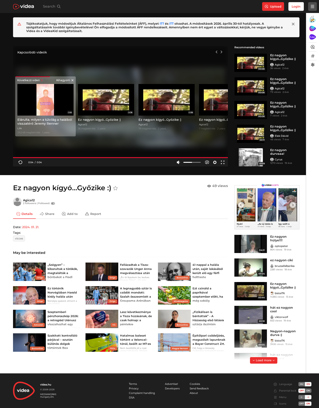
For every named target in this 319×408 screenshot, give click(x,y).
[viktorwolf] (272, 317)
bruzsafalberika (284, 266)
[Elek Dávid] (272, 136)
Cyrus (278, 159)
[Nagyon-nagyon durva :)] (250, 338)
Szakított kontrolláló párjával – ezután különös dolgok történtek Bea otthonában (62, 344)
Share (49, 214)
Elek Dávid (281, 135)
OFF (301, 403)
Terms (133, 383)
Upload (275, 6)
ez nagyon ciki (281, 260)
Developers (172, 388)
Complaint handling (142, 393)
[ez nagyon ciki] (250, 267)
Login (296, 6)
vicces (19, 238)
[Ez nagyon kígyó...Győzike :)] (250, 62)
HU (301, 384)
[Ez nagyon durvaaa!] (250, 157)
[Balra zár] (301, 397)
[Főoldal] (23, 6)
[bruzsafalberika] (272, 266)
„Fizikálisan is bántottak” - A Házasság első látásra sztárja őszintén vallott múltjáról (208, 320)
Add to (72, 214)
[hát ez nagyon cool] (250, 315)
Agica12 (279, 64)
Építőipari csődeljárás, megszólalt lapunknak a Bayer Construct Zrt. (208, 339)
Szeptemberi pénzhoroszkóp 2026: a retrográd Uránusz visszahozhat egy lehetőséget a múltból (64, 320)
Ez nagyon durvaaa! (278, 152)
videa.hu (45, 384)
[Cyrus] (272, 159)
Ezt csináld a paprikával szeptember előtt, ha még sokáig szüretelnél (207, 297)
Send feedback (199, 388)
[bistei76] (272, 293)
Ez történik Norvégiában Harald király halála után (62, 292)
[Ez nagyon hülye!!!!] (250, 244)
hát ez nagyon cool (281, 309)
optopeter (281, 246)
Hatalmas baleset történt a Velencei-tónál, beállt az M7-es (135, 339)
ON (308, 390)
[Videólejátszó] (120, 106)
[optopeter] (272, 246)
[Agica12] (272, 64)
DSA (132, 397)
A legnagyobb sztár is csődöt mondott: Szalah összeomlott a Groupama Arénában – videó (136, 297)
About (194, 393)
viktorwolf (281, 317)
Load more (263, 360)
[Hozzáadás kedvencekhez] (115, 188)
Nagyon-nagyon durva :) (283, 333)
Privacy (134, 388)
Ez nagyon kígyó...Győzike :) (283, 57)
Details (27, 214)
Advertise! (171, 383)
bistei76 (280, 293)
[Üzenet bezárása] (293, 24)
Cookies (195, 383)
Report (95, 214)
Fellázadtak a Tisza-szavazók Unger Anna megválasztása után (136, 269)
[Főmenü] (312, 6)
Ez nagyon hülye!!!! (278, 238)
